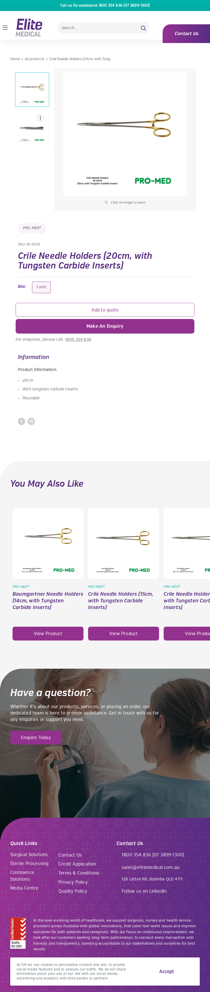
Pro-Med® (32, 228)
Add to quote (105, 310)
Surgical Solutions (29, 854)
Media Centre (24, 888)
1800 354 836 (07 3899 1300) (153, 855)
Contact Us (186, 34)
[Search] (143, 28)
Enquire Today (36, 737)
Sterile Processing (29, 863)
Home (15, 59)
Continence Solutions (22, 876)
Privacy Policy (73, 882)
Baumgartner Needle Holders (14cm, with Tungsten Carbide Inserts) (48, 601)
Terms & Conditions (79, 873)
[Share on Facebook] (21, 421)
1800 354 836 (78, 339)
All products (34, 59)
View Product (48, 633)
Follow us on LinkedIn (144, 891)
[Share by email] (31, 421)
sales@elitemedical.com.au (150, 867)
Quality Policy (72, 891)
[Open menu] (5, 28)
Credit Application (77, 864)
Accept (166, 971)
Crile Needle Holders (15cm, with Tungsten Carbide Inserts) (120, 601)
